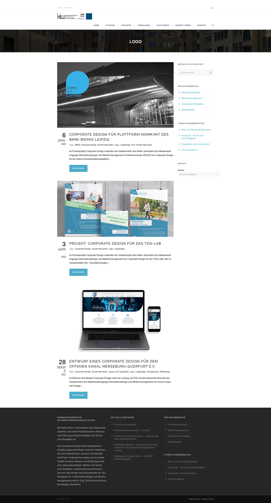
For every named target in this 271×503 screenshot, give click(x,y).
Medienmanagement (191, 98)
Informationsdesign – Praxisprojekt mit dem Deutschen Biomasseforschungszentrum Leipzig (135, 448)
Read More (78, 168)
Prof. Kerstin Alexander (142, 145)
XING (59, 8)
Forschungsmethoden (125, 424)
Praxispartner (153, 372)
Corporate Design (89, 145)
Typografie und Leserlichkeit (195, 144)
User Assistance (189, 150)
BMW (77, 145)
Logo (116, 145)
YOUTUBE (68, 8)
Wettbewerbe (188, 110)
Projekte (126, 25)
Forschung (144, 25)
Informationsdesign (190, 92)
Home (96, 25)
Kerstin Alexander (105, 145)
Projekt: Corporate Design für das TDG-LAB (115, 243)
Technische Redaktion (192, 104)
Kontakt (201, 25)
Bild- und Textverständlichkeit (196, 130)
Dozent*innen (183, 25)
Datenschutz (207, 499)
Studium (110, 25)
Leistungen (163, 25)
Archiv (181, 170)
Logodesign (125, 145)
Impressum (194, 499)
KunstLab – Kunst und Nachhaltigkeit (186, 467)
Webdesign (165, 372)
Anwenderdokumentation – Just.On (131, 430)
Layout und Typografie (119, 372)
